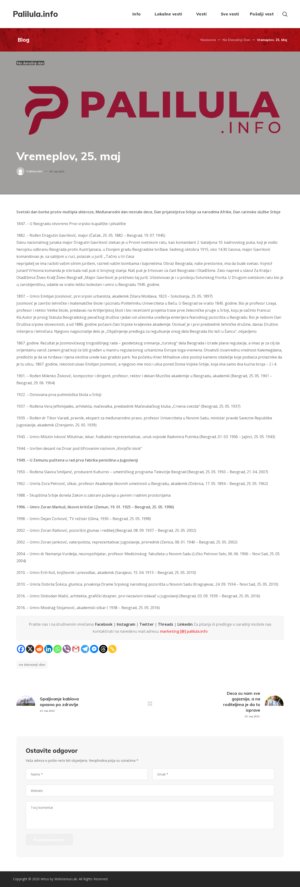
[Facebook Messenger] (94, 649)
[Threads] (103, 649)
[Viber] (67, 649)
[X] (30, 649)
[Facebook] (21, 649)
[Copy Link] (112, 649)
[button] (284, 14)
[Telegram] (85, 649)
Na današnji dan (236, 40)
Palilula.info (34, 171)
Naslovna (208, 40)
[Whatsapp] (57, 649)
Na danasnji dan (32, 664)
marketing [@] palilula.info (184, 631)
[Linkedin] (48, 649)
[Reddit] (39, 649)
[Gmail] (76, 649)
